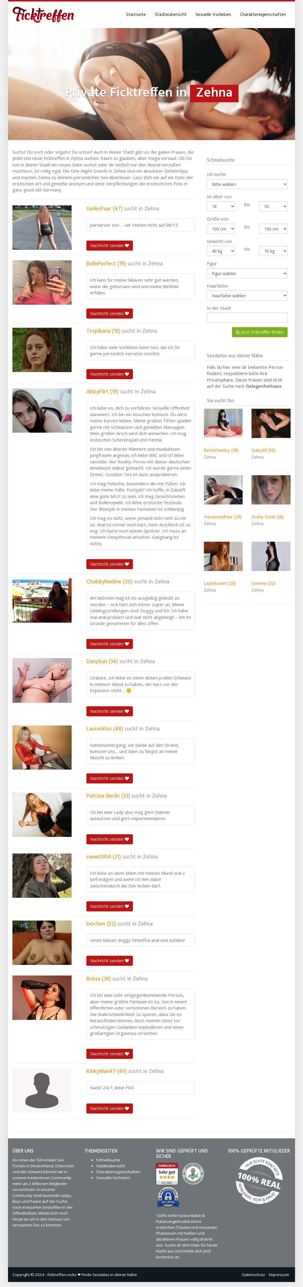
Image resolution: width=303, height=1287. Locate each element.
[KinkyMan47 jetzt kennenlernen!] (42, 1090)
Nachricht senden (107, 245)
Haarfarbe (217, 286)
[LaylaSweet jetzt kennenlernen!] (223, 556)
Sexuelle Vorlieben (213, 14)
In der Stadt (219, 308)
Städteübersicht (171, 14)
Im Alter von (219, 196)
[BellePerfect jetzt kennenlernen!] (42, 282)
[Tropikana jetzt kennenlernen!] (42, 350)
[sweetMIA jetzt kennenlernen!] (42, 875)
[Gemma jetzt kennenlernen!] (271, 556)
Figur (212, 263)
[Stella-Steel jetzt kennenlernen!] (271, 489)
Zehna (151, 208)
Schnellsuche (108, 1160)
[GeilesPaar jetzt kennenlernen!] (42, 227)
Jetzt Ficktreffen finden (262, 332)
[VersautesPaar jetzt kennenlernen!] (223, 489)
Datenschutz (253, 1274)
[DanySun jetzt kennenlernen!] (42, 680)
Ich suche (216, 174)
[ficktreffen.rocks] (43, 15)
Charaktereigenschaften (263, 14)
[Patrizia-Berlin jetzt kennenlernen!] (42, 815)
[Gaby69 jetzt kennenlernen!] (271, 423)
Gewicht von (219, 241)
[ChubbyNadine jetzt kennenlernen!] (42, 600)
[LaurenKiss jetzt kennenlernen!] (42, 748)
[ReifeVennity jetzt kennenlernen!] (223, 423)
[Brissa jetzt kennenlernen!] (42, 998)
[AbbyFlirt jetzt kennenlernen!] (42, 410)
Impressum (279, 1274)
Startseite (136, 14)
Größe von (217, 219)
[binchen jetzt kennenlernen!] (42, 943)
